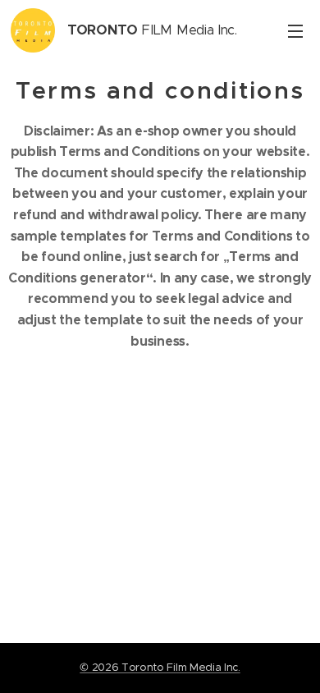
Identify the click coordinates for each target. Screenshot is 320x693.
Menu (295, 30)
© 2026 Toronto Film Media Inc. (160, 667)
